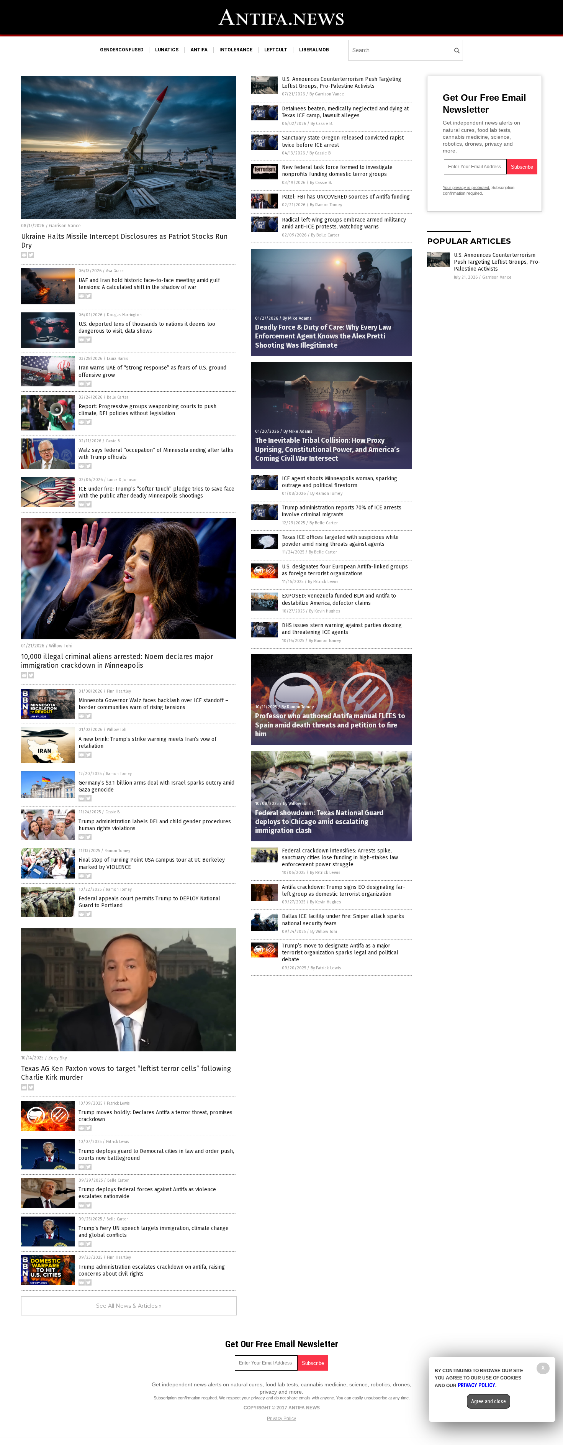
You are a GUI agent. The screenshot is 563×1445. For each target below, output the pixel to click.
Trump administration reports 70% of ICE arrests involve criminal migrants (341, 511)
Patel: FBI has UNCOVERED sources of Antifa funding (346, 197)
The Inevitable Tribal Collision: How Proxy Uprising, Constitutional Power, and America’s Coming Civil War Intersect (327, 449)
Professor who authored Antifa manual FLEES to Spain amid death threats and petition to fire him (330, 725)
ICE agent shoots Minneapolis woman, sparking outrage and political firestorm (339, 482)
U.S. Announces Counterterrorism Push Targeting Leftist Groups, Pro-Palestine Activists (341, 82)
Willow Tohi (60, 646)
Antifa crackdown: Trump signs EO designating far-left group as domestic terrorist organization (343, 890)
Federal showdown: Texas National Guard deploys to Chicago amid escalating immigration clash (319, 822)
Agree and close (488, 1401)
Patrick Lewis (118, 1103)
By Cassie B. (322, 123)
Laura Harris (117, 358)
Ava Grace (115, 271)
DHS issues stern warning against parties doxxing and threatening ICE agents (342, 628)
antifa (199, 50)
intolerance (235, 50)
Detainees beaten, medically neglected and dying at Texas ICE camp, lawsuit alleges (345, 112)
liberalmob (314, 50)
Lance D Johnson (122, 480)
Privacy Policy (281, 1418)
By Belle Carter (325, 235)
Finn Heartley (119, 691)
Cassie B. (113, 441)
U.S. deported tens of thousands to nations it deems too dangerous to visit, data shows (147, 327)
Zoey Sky (57, 1058)
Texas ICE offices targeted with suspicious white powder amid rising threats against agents (340, 540)
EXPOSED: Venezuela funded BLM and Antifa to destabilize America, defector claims (339, 599)
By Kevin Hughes (324, 611)
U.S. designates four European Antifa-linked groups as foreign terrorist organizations (345, 570)
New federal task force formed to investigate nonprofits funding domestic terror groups (337, 170)
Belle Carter (117, 397)
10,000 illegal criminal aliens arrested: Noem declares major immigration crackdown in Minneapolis (117, 661)
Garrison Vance (65, 225)
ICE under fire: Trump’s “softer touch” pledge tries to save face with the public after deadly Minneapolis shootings (156, 492)
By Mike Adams (297, 318)
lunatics (166, 50)
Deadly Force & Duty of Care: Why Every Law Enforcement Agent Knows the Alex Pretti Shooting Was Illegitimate (323, 336)
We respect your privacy (242, 1398)
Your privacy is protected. (466, 187)
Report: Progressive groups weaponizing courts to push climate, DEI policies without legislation (147, 410)
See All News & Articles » (129, 1305)
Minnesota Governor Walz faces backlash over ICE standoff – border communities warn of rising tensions (153, 704)
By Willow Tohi (296, 803)
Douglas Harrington (124, 315)
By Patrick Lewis (323, 581)
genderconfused (121, 50)
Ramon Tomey (119, 774)
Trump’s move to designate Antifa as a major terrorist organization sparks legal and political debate (340, 953)
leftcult (275, 50)
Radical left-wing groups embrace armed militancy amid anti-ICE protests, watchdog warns (344, 223)
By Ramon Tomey (326, 204)
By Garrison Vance (326, 94)
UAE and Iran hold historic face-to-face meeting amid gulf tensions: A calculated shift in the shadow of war (149, 284)
